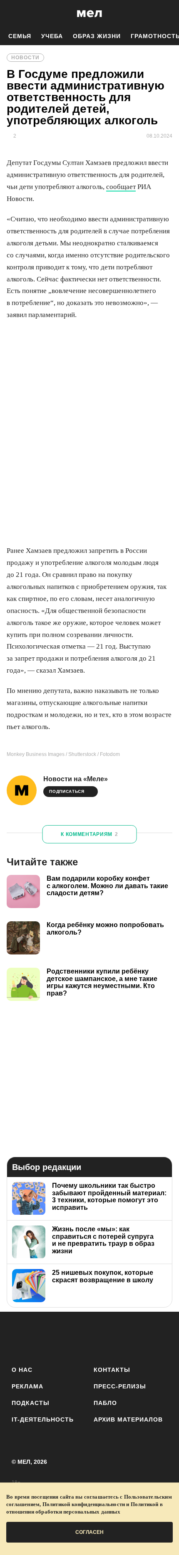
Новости (25, 58)
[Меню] (166, 13)
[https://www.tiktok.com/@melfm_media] (90, 1337)
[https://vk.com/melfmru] (66, 1337)
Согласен (89, 1532)
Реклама (27, 1386)
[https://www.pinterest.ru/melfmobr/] (113, 1337)
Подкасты (31, 1403)
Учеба (52, 36)
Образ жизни (97, 36)
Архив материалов (128, 1419)
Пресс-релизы (120, 1386)
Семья (19, 36)
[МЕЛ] (89, 13)
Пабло (105, 1403)
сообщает (121, 187)
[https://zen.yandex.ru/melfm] (43, 1337)
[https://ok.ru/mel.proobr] (135, 1337)
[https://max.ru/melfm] (158, 1337)
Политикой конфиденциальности (83, 1504)
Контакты (112, 1369)
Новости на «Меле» (75, 778)
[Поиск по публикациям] (12, 13)
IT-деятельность (43, 1419)
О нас (22, 1369)
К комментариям (89, 834)
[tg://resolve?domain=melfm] (21, 1337)
